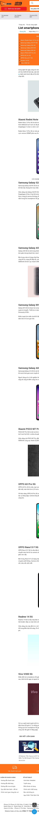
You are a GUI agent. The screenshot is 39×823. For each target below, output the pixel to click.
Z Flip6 (30, 804)
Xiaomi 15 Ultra (8, 808)
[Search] (32, 3)
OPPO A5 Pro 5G (25, 55)
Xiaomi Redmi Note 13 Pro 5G (29, 40)
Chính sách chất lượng (30, 789)
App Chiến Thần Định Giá (31, 795)
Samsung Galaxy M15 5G (28, 48)
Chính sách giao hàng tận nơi (10, 792)
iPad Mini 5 (27, 806)
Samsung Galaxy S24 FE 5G (29, 42)
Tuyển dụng (27, 783)
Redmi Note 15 (18, 806)
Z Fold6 (25, 804)
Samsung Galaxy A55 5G (27, 45)
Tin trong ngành (17, 16)
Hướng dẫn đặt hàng (7, 783)
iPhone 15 (13, 804)
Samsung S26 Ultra (33, 808)
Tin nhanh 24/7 (4, 16)
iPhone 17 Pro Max (20, 808)
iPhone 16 (7, 804)
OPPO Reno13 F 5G (26, 58)
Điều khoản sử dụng (30, 786)
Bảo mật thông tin (29, 792)
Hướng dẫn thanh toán (7, 780)
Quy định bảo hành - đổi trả (9, 789)
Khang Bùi (23, 31)
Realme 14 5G (24, 60)
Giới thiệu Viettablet (29, 780)
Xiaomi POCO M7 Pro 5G (28, 53)
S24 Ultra (20, 804)
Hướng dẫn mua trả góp (8, 786)
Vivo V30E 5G (25, 63)
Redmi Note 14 (8, 806)
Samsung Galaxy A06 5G (27, 50)
